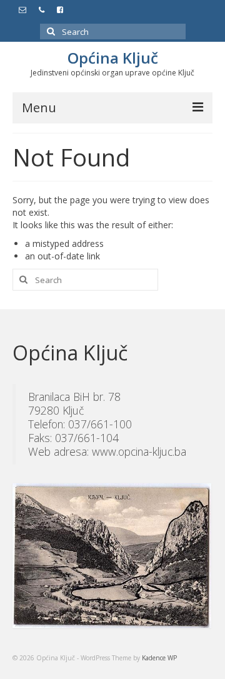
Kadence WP (159, 657)
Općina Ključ (113, 57)
